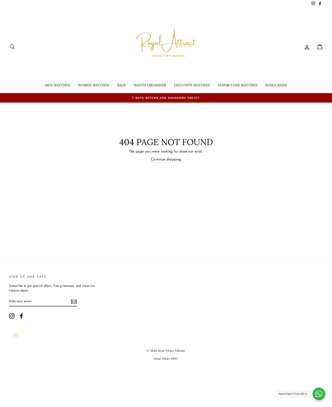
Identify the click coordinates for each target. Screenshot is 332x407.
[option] (166, 97)
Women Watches (93, 85)
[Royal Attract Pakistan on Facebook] (21, 316)
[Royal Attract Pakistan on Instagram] (11, 316)
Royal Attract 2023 (166, 359)
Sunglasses (276, 85)
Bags (121, 85)
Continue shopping (166, 159)
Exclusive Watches (192, 85)
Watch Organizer (150, 85)
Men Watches (57, 85)
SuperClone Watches (237, 85)
